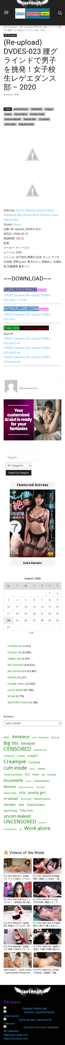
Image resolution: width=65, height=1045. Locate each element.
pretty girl (36, 793)
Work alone (37, 828)
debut (32, 769)
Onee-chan (10, 793)
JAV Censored (11, 27)
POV (22, 793)
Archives (8, 716)
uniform (43, 822)
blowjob (28, 743)
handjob (51, 774)
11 (17, 606)
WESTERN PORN (17, 702)
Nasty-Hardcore (26, 787)
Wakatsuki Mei (26, 124)
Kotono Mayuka (12, 119)
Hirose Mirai (21, 114)
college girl (9, 755)
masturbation (41, 780)
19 (25, 613)
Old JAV (12, 677)
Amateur (21, 736)
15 (49, 606)
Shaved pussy (42, 798)
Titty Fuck (26, 810)
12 (25, 606)
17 (8, 613)
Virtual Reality (10, 829)
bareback (44, 737)
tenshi (23, 383)
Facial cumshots (13, 774)
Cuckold (34, 762)
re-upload (44, 119)
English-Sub (14, 658)
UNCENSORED (20, 822)
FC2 (27, 774)
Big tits (11, 743)
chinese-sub (40, 749)
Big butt (55, 737)
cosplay (21, 755)
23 (57, 613)
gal (43, 774)
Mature (10, 786)
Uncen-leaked (15, 690)
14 (42, 606)
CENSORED (36, 109)
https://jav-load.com (16, 1034)
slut (21, 804)
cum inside (15, 768)
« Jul (31, 632)
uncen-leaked (17, 816)
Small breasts (36, 805)
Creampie (15, 761)
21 (42, 613)
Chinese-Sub (15, 652)
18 (17, 613)
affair (7, 737)
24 (8, 620)
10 (8, 606)
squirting (10, 810)
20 (34, 613)
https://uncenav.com (16, 1038)
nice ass (40, 787)
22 (49, 613)
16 (57, 606)
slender (10, 805)
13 (34, 606)
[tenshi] (11, 386)
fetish (35, 774)
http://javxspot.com (28, 388)
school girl (10, 124)
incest (28, 781)
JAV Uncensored (17, 671)
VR (20, 829)
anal (34, 737)
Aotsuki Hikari (21, 109)
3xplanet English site (34, 1008)
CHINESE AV (15, 646)
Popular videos (16, 683)
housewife (13, 780)
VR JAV (11, 696)
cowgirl (49, 109)
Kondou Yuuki (37, 114)
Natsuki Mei (30, 119)
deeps (8, 114)
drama (41, 768)
